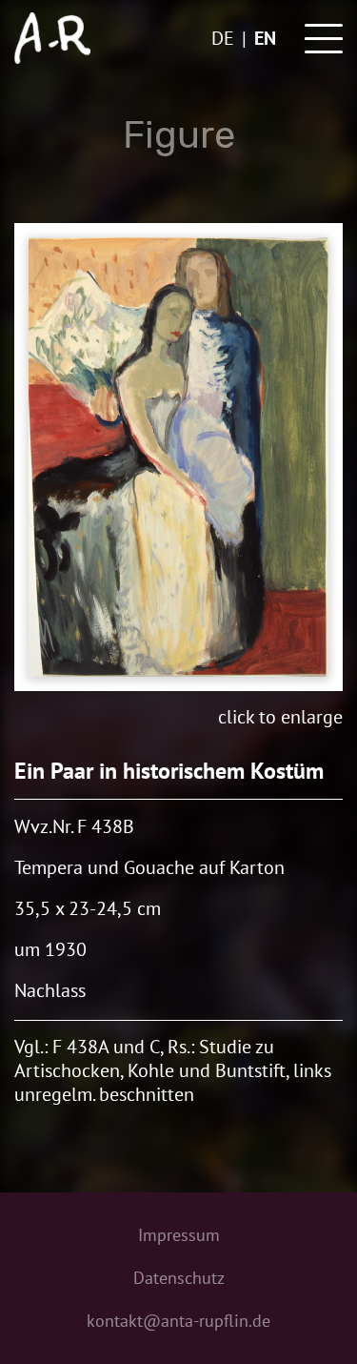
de (222, 38)
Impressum (179, 1235)
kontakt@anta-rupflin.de (178, 1321)
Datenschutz (179, 1278)
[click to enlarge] (178, 457)
